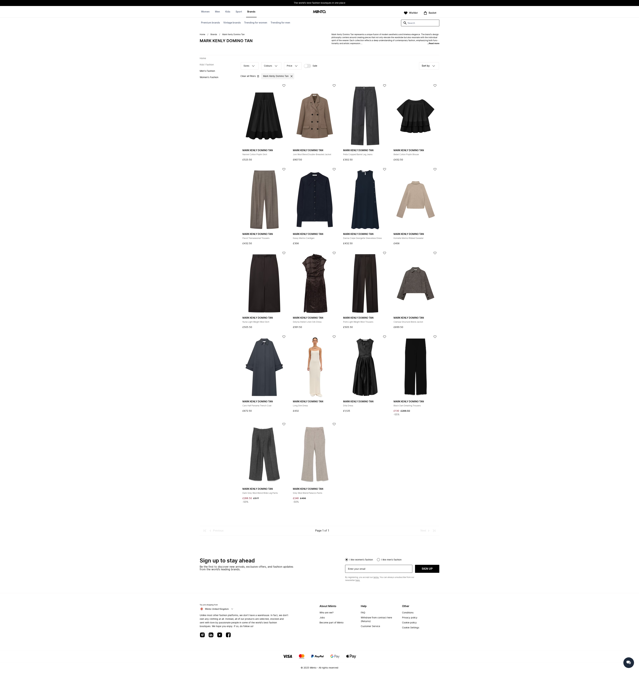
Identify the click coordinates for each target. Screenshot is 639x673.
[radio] (346, 559)
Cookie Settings (410, 628)
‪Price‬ (289, 66)
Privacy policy (409, 618)
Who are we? (326, 613)
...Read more (433, 43)
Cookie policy (409, 623)
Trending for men (280, 23)
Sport (239, 12)
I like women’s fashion (361, 560)
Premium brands (210, 23)
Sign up (427, 568)
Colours (268, 66)
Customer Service (370, 626)
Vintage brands (232, 23)
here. (357, 580)
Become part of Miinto (331, 623)
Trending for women (255, 23)
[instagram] (202, 635)
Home (202, 34)
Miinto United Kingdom (217, 609)
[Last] (434, 530)
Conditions (408, 613)
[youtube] (219, 635)
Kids (227, 12)
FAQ (363, 613)
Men (217, 12)
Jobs (322, 618)
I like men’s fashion (391, 560)
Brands (251, 12)
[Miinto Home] (319, 12)
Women (205, 12)
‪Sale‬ (315, 66)
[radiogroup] (392, 559)
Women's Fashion (209, 77)
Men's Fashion (207, 71)
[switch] (310, 66)
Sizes (246, 66)
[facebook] (228, 635)
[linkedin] (211, 635)
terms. (376, 577)
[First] (205, 530)
